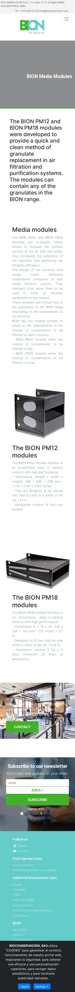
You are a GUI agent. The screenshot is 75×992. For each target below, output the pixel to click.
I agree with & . (40, 813)
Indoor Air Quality (23, 900)
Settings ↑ (42, 986)
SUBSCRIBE (37, 800)
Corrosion (19, 889)
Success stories (23, 865)
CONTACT (22, 727)
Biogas (17, 884)
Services (18, 935)
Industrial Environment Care (35, 878)
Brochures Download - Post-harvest (34, 870)
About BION (20, 929)
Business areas (22, 940)
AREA (36, 790)
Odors (17, 894)
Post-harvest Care (27, 859)
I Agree (24, 986)
